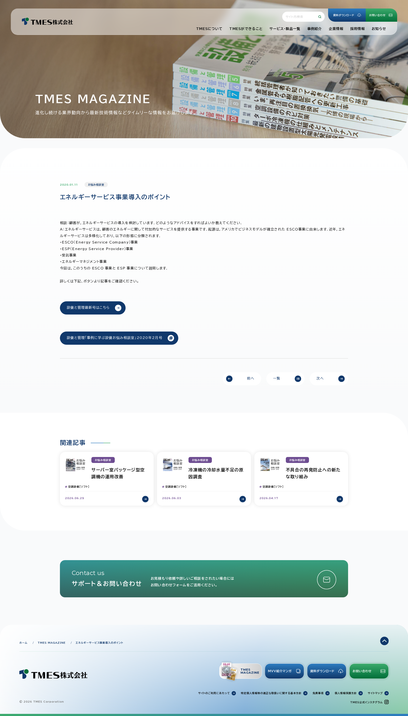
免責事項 (318, 693)
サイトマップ (375, 693)
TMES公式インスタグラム (366, 702)
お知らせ (379, 28)
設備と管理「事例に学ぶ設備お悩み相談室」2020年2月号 (114, 337)
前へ (250, 378)
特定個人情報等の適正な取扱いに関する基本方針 (271, 693)
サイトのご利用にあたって (214, 693)
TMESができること (246, 28)
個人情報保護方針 (346, 693)
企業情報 (336, 28)
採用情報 (357, 28)
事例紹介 (314, 28)
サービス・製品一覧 (284, 28)
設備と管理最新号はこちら (88, 307)
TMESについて (209, 28)
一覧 (276, 378)
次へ (320, 378)
